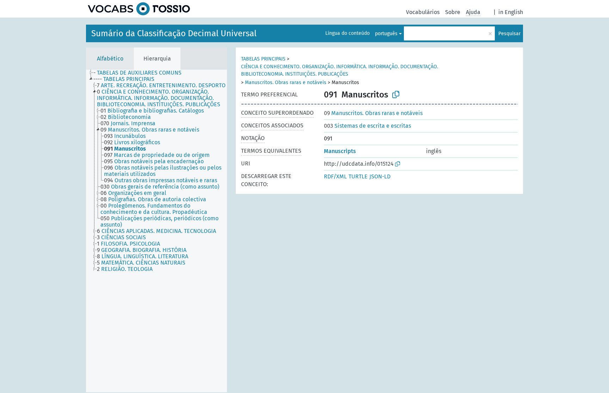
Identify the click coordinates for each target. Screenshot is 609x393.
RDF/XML (335, 176)
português (386, 34)
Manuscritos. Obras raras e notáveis (285, 82)
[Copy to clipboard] (395, 94)
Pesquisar (509, 34)
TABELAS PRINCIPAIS (263, 59)
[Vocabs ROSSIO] (139, 9)
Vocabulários (422, 12)
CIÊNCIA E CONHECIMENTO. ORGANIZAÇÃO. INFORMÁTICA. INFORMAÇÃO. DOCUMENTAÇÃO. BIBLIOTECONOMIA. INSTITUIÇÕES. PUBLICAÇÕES (339, 70)
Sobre (452, 12)
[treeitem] (140, 73)
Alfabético (110, 58)
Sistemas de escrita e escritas (367, 125)
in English (510, 12)
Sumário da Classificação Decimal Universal (174, 33)
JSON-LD (379, 176)
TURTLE (358, 176)
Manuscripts (340, 151)
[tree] (156, 231)
